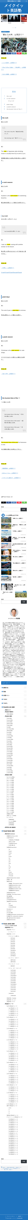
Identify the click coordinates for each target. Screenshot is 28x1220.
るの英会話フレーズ (13, 1098)
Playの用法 (9, 742)
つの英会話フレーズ (13, 1045)
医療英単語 (11, 819)
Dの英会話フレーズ (13, 1124)
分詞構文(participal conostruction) (15, 914)
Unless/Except (12, 907)
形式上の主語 (12, 841)
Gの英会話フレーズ (13, 1129)
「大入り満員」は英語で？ (9, 74)
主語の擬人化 (12, 845)
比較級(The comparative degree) (15, 916)
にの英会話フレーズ (13, 1055)
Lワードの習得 (10, 798)
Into (10, 867)
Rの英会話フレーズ (13, 1147)
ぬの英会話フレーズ (13, 1056)
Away (10, 853)
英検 (14, 691)
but (10, 903)
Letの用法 (9, 737)
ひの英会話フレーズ (13, 1066)
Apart (10, 851)
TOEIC (14, 699)
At (9, 849)
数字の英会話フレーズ (12, 1105)
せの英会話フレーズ (13, 1035)
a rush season (11, 98)
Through (11, 875)
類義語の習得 (10, 813)
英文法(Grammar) (15, 833)
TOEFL (14, 703)
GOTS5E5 (13, 980)
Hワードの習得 (10, 791)
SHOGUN (11, 993)
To (9, 868)
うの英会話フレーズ (13, 1011)
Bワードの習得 (10, 780)
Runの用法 (9, 763)
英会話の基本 (15, 716)
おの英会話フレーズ (13, 1015)
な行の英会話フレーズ (12, 1051)
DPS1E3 (13, 940)
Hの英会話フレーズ (13, 1131)
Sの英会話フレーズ (13, 1148)
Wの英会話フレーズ (13, 1154)
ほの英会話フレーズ (13, 1071)
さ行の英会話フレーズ (12, 1028)
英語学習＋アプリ (11, 1001)
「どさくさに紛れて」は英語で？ (11, 477)
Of (9, 858)
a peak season (11, 107)
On (9, 861)
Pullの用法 (9, 744)
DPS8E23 (13, 955)
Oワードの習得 (10, 803)
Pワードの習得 (10, 805)
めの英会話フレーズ (13, 1081)
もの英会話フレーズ (13, 1082)
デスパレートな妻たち (14, 936)
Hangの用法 (10, 755)
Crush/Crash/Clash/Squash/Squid (11, 272)
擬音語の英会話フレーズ (12, 1115)
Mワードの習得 (10, 799)
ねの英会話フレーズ (13, 1058)
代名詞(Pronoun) (13, 843)
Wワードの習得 (10, 812)
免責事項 (19, 1216)
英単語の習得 (15, 774)
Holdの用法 (9, 758)
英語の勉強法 (10, 714)
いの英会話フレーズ (13, 1009)
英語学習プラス (15, 927)
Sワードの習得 (10, 808)
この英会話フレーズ (13, 1026)
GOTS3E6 (13, 972)
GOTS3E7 (13, 973)
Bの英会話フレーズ (13, 1120)
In (9, 865)
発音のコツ (15, 710)
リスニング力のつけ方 (15, 925)
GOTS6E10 (13, 984)
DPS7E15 (13, 954)
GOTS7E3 (13, 987)
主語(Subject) (10, 837)
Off (9, 860)
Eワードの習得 (10, 785)
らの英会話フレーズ (13, 1094)
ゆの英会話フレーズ (13, 1088)
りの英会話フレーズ (13, 1096)
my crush (11, 100)
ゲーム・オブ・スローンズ (15, 968)
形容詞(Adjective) (11, 892)
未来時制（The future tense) (14, 894)
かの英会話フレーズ (5, 31)
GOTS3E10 (13, 975)
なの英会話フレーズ (13, 1053)
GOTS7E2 (13, 986)
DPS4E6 (13, 948)
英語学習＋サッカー (11, 999)
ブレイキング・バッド (14, 963)
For (10, 854)
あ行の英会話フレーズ (12, 1006)
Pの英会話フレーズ (13, 1143)
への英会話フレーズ (13, 1069)
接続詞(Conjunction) (12, 901)
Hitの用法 (9, 756)
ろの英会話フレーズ (13, 1101)
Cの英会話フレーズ (13, 1122)
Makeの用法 (10, 723)
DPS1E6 (13, 945)
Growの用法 (10, 753)
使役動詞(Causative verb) (15, 888)
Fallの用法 (9, 769)
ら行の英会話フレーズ (12, 1092)
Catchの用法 (10, 772)
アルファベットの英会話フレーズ (14, 1117)
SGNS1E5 (13, 995)
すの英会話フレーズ (13, 1034)
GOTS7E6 (13, 989)
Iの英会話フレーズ (13, 1133)
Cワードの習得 (10, 782)
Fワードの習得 (10, 787)
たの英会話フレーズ (13, 1042)
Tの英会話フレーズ (13, 1150)
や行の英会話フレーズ (12, 1084)
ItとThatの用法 (10, 728)
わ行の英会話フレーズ (12, 1104)
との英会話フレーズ (13, 1049)
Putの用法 (9, 741)
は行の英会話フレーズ (12, 1062)
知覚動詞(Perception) (14, 890)
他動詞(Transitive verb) (14, 887)
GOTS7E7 (13, 991)
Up (9, 870)
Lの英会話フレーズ (13, 1136)
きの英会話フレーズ (13, 1021)
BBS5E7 (13, 966)
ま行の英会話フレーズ (12, 1073)
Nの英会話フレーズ (13, 1140)
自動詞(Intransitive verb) (15, 885)
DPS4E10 (13, 950)
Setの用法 (9, 767)
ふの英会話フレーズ (13, 1068)
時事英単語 (11, 823)
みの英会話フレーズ (13, 1077)
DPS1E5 (13, 943)
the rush (9, 96)
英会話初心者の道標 (14, 707)
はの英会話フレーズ (13, 1064)
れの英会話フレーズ (13, 1100)
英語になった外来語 (11, 815)
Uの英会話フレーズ (13, 1152)
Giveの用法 (9, 721)
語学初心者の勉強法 (15, 827)
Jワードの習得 (10, 794)
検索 (2, 507)
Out (10, 863)
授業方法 (14, 687)
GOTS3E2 (13, 970)
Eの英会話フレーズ (13, 1126)
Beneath (11, 874)
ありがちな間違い (11, 777)
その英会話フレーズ (13, 1037)
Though (11, 905)
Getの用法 (9, 718)
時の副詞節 (9, 896)
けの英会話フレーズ (13, 1024)
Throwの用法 (10, 765)
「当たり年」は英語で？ (8, 373)
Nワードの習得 (10, 801)
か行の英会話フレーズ (12, 1017)
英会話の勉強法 (15, 711)
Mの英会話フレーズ (13, 1138)
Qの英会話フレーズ (13, 1145)
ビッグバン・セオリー (14, 957)
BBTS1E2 (13, 960)
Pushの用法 (10, 746)
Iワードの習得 (10, 792)
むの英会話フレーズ (13, 1079)
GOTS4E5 (13, 979)
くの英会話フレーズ (13, 1022)
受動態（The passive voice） (16, 883)
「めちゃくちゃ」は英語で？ (9, 473)
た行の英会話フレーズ (12, 1039)
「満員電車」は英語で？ (8, 468)
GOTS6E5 (13, 982)
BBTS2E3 (13, 961)
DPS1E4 (13, 941)
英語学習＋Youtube (11, 998)
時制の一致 (9, 879)
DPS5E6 (13, 952)
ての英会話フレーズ (13, 1047)
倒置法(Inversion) (11, 919)
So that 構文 (10, 912)
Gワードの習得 (10, 789)
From (10, 856)
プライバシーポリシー (11, 1216)
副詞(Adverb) (10, 897)
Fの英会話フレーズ (13, 1127)
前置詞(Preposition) (12, 847)
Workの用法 (10, 749)
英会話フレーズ (15, 1003)
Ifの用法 (9, 727)
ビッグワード (10, 817)
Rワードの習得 (10, 806)
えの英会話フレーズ (13, 1013)
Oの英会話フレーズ (13, 1141)
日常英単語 (11, 824)
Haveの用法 (10, 720)
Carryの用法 (10, 771)
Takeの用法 (9, 725)
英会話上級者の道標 (14, 923)
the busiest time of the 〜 (14, 109)
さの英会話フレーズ (13, 1030)
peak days (10, 104)
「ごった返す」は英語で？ (9, 62)
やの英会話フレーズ (13, 1087)
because (9, 910)
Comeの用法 (10, 735)
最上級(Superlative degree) (13, 917)
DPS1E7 (13, 947)
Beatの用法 (9, 762)
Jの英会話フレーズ (13, 1134)
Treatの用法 (10, 760)
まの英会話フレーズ (13, 1075)
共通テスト (14, 695)
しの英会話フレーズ (13, 1032)
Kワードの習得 (10, 796)
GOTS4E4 (13, 977)
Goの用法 (9, 734)
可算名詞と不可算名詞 (14, 840)
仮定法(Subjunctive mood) (13, 877)
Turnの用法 (9, 751)
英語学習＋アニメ (11, 929)
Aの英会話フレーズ (13, 1119)
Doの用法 (9, 732)
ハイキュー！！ (12, 931)
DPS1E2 (13, 938)
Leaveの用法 (10, 739)
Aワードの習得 (10, 778)
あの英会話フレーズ (13, 1008)
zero (10, 1107)
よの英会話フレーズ (13, 1090)
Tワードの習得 (10, 810)
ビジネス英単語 (12, 821)
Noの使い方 (10, 909)
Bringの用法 (10, 748)
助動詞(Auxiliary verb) (12, 836)
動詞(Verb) (9, 881)
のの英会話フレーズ (13, 1060)
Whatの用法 (10, 730)
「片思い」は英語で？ (7, 267)
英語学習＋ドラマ (11, 934)
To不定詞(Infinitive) (11, 899)
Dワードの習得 (10, 784)
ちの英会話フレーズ (13, 1043)
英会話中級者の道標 (14, 831)
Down (10, 872)
